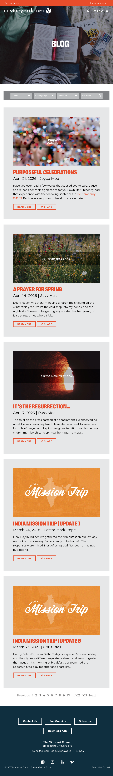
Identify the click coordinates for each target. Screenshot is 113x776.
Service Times (12, 3)
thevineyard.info (98, 3)
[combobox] (21, 96)
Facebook (43, 762)
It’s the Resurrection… (41, 406)
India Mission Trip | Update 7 (46, 523)
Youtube (62, 762)
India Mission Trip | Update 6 (47, 640)
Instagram (52, 762)
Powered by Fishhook (101, 767)
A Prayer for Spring (37, 289)
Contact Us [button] (30, 721)
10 (68, 695)
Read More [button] (24, 206)
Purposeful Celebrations (45, 172)
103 (84, 695)
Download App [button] (57, 731)
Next (92, 695)
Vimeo (72, 762)
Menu (98, 10)
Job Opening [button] (58, 721)
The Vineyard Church (20, 767)
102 (77, 695)
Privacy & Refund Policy (41, 767)
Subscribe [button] (85, 721)
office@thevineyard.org (57, 745)
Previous (23, 695)
